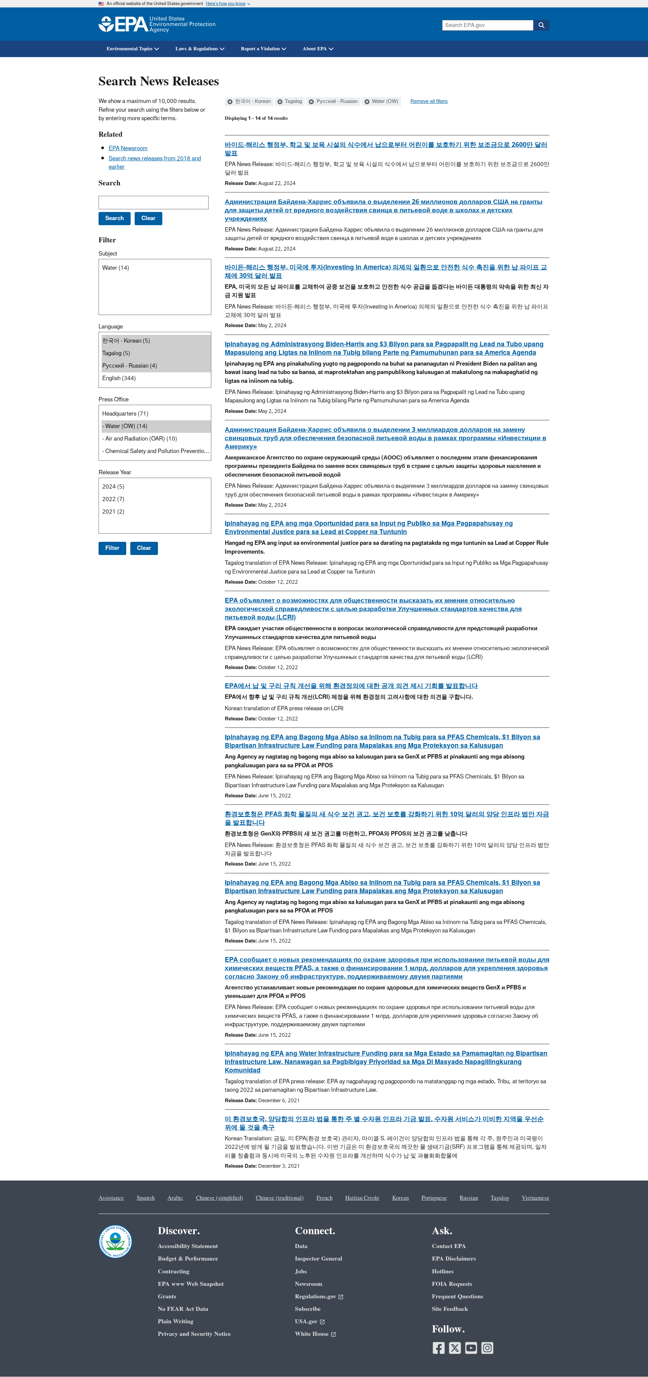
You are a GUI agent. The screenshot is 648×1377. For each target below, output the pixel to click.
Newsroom (308, 1284)
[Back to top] (629, 1358)
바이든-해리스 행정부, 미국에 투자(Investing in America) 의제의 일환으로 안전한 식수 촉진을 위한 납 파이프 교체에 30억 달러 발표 (386, 272)
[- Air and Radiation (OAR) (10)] (156, 439)
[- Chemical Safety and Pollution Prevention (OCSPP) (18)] (156, 451)
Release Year (115, 472)
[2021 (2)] (156, 512)
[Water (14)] (156, 268)
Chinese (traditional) (280, 1198)
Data (301, 1246)
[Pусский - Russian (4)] (156, 366)
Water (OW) (384, 101)
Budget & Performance (188, 1258)
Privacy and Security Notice (194, 1334)
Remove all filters (429, 101)
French (324, 1198)
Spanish (146, 1198)
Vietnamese (535, 1198)
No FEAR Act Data (183, 1309)
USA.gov (306, 1321)
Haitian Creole (362, 1198)
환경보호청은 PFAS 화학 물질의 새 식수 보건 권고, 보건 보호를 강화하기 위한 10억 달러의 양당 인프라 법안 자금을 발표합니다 (387, 818)
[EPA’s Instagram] (487, 1348)
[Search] (541, 25)
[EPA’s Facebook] (439, 1348)
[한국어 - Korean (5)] (156, 341)
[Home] (157, 24)
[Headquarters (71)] (156, 414)
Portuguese (434, 1198)
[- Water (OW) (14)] (156, 426)
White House (312, 1334)
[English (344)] (156, 378)
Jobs (301, 1271)
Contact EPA (449, 1246)
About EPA (315, 49)
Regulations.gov (315, 1296)
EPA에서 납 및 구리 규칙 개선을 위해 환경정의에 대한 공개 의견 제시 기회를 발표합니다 (351, 686)
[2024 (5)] (156, 487)
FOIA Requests (452, 1284)
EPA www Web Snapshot (191, 1284)
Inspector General (318, 1258)
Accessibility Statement (188, 1246)
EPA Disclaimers (454, 1258)
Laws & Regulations (197, 49)
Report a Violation (260, 49)
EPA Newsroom (128, 148)
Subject (108, 254)
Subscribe (308, 1309)
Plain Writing (175, 1321)
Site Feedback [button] (450, 1309)
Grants (167, 1296)
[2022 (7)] (156, 499)
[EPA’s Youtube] (471, 1348)
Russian (469, 1198)
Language (111, 326)
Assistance (111, 1198)
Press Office (114, 399)
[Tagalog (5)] (156, 353)
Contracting (173, 1271)
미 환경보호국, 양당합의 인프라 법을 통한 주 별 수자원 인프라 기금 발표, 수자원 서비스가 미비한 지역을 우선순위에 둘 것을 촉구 (384, 1123)
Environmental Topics (130, 49)
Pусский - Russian (336, 101)
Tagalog (293, 101)
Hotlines (443, 1271)
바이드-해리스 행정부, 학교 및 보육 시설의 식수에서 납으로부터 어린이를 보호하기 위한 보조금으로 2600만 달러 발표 (386, 149)
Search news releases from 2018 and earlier (155, 163)
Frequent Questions (457, 1296)
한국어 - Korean (252, 101)
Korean (400, 1198)
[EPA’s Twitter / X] (455, 1348)
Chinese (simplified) (219, 1198)
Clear (144, 548)
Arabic (175, 1198)
